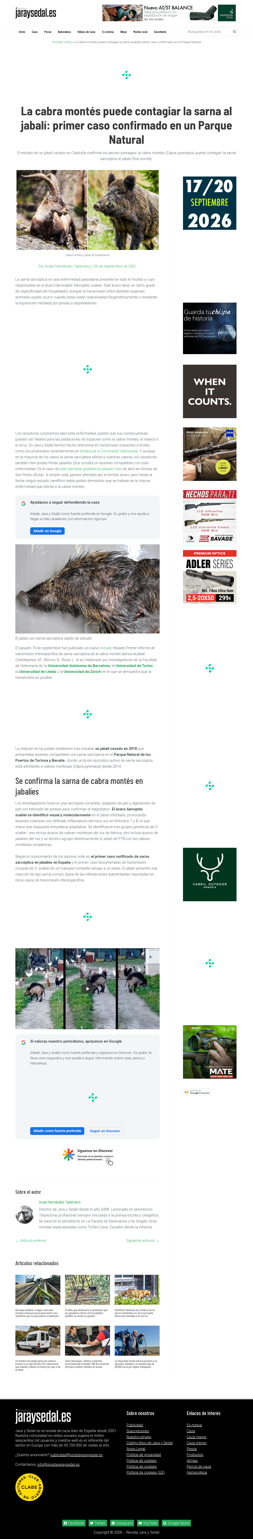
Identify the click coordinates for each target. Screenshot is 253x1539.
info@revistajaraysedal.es (58, 1464)
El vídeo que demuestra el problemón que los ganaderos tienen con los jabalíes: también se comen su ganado (86, 1312)
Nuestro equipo (138, 1437)
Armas (192, 1460)
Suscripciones (137, 1431)
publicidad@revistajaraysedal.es (76, 1455)
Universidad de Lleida (37, 671)
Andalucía (88, 451)
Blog (69, 42)
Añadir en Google (47, 531)
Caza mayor (197, 1437)
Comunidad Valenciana (119, 451)
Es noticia (194, 1425)
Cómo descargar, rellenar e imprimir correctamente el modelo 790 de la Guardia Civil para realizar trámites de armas (87, 1363)
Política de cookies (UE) (145, 1472)
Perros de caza (199, 1466)
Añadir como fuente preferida (57, 1131)
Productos (195, 1454)
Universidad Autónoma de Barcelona (79, 665)
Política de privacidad (143, 1454)
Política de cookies (141, 1466)
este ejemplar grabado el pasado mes (91, 468)
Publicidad (134, 1425)
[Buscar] (234, 31)
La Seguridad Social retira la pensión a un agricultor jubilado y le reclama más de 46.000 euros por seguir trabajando (136, 1363)
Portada (57, 42)
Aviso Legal (135, 1448)
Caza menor (197, 1443)
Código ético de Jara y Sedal (149, 1443)
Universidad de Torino (134, 665)
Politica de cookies (141, 1460)
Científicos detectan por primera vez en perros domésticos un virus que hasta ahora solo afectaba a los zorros (135, 1312)
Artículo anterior (31, 1240)
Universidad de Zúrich (82, 671)
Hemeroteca (197, 1472)
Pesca (192, 1448)
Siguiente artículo (142, 1240)
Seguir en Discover (105, 1131)
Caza (191, 1431)
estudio (106, 648)
